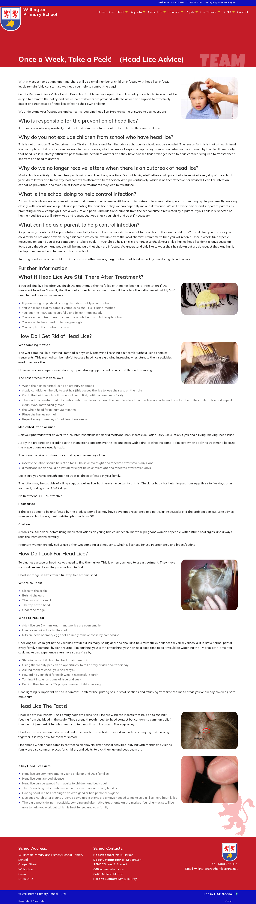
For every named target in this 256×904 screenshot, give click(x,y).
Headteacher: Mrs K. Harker (171, 2)
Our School (116, 12)
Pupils (190, 12)
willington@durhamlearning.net (220, 2)
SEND (227, 12)
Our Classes (208, 12)
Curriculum (155, 12)
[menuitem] (101, 11)
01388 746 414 (194, 2)
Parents (173, 12)
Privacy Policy (38, 901)
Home (101, 12)
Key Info (136, 12)
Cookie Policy (24, 901)
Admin (228, 901)
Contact (242, 12)
